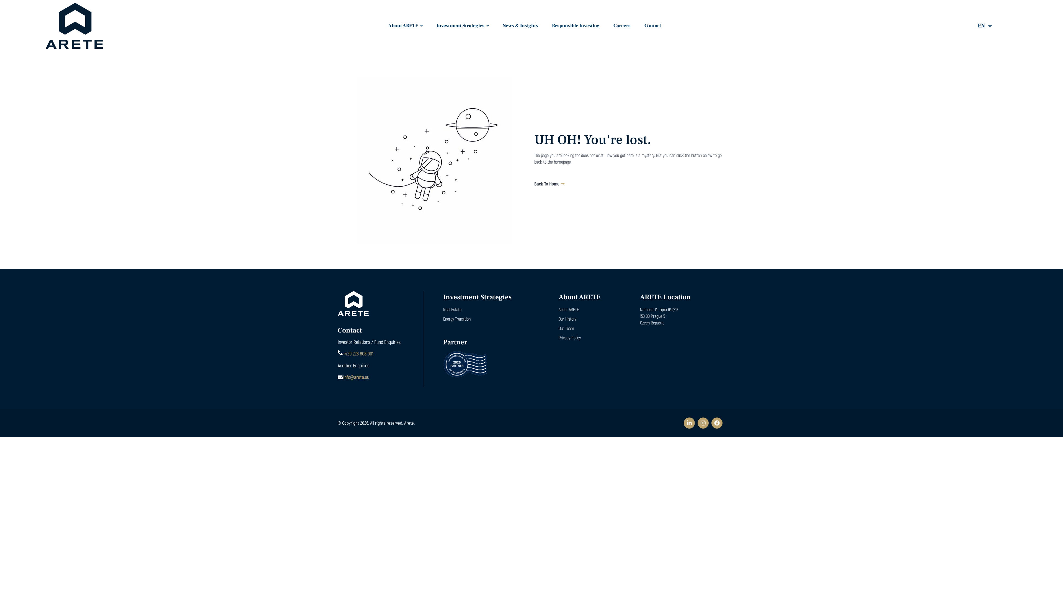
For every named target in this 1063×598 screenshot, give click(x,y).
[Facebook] (717, 423)
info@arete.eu (356, 377)
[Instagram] (703, 423)
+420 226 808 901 (358, 353)
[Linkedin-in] (689, 423)
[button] (988, 25)
